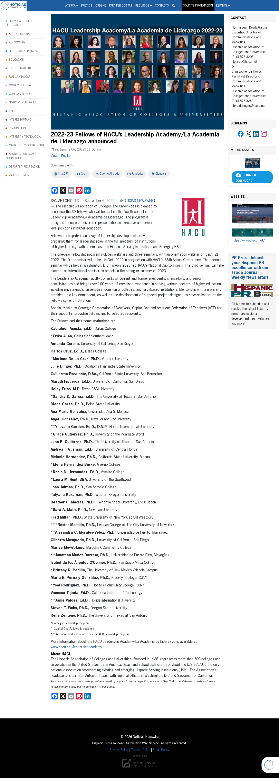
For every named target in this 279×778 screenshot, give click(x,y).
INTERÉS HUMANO (20, 119)
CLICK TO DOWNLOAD (246, 178)
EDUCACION (16, 59)
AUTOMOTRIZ (17, 42)
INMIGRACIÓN (17, 128)
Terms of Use (140, 750)
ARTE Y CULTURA (19, 34)
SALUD (13, 111)
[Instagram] (264, 134)
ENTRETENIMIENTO (20, 68)
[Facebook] (240, 134)
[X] (248, 134)
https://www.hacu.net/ (248, 240)
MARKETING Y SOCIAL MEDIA (26, 145)
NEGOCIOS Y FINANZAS (23, 51)
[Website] (252, 221)
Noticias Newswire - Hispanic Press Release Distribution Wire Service (13, 6)
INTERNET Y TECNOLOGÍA (25, 136)
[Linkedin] (256, 134)
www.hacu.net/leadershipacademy (76, 647)
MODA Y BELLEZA (20, 85)
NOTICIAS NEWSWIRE (137, 201)
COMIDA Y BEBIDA (20, 94)
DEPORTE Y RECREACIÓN (24, 166)
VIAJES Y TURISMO (20, 175)
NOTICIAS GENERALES (23, 102)
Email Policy (161, 750)
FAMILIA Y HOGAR (19, 76)
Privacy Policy (119, 750)
